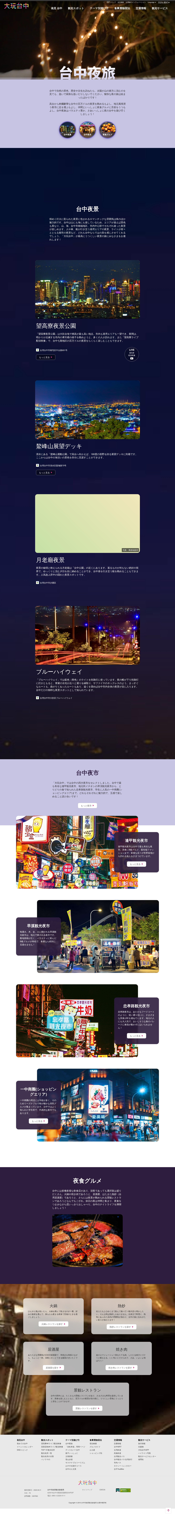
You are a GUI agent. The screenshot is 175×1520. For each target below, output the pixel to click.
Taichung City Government (87, 1482)
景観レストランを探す (86, 1408)
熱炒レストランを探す (120, 1326)
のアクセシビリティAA (125, 1490)
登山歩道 (69, 1459)
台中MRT (117, 1447)
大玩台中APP (143, 1450)
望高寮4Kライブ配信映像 (51, 1444)
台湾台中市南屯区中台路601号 (53, 350)
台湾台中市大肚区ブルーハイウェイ (56, 697)
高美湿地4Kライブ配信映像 (52, 1447)
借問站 (141, 1459)
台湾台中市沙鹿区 (48, 582)
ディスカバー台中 (72, 1450)
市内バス (117, 1463)
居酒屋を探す (52, 1367)
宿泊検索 (93, 1444)
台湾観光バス (119, 1456)
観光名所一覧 (46, 1453)
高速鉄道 (117, 1453)
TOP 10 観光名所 (48, 1450)
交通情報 (117, 1444)
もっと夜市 (86, 805)
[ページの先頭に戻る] (168, 1510)
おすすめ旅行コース (73, 1466)
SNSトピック (22, 1450)
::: (104, 2)
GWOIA (102, 1489)
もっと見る (44, 357)
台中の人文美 (70, 1469)
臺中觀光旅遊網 (16, 6)
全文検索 (121, 2)
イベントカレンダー (25, 1447)
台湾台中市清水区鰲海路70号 (53, 465)
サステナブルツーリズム (75, 1463)
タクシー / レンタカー (122, 1466)
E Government (118, 1490)
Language (151, 2)
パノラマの (45, 1459)
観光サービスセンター (147, 1456)
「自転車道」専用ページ (75, 1447)
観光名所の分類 (47, 1456)
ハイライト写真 (144, 1453)
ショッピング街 (96, 1453)
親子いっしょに (71, 1453)
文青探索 (69, 1456)
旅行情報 (141, 1444)
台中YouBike (119, 1469)
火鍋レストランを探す (52, 1323)
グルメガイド (95, 1447)
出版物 (141, 1447)
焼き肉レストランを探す (120, 1367)
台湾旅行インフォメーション (136, 2)
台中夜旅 (69, 1444)
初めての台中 (22, 1444)
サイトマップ (111, 2)
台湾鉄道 (117, 1450)
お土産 (92, 1450)
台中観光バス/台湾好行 (123, 1459)
